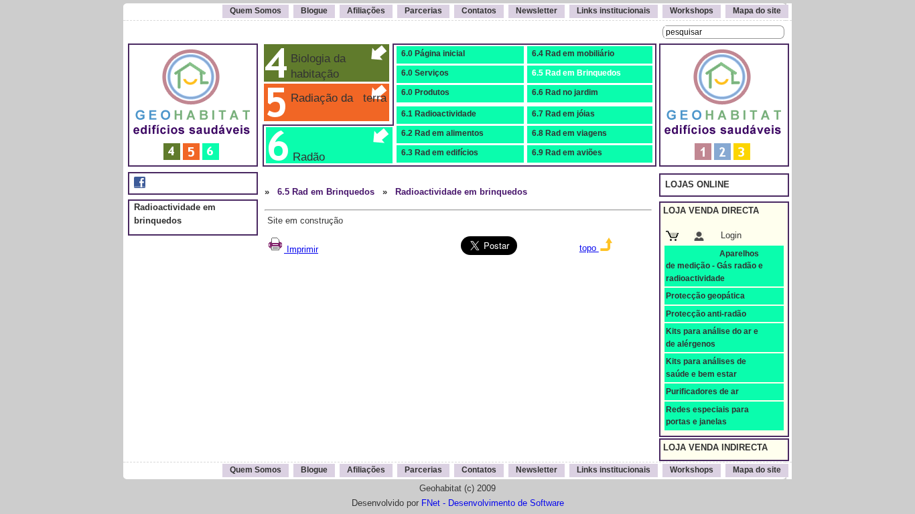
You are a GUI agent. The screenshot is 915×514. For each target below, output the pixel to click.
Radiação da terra (335, 97)
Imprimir (301, 249)
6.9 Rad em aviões (567, 152)
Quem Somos (255, 10)
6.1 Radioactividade (438, 113)
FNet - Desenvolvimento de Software (492, 503)
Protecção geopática (705, 296)
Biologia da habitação (315, 66)
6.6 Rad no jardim (565, 92)
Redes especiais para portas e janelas (707, 415)
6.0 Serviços (425, 73)
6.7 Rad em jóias (563, 113)
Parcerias (423, 10)
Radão (305, 156)
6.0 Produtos (425, 92)
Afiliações (366, 10)
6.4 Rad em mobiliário (573, 53)
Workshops (691, 10)
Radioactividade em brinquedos (461, 192)
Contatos (479, 10)
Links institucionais (613, 10)
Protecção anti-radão (706, 314)
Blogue (314, 10)
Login (731, 235)
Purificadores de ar (702, 391)
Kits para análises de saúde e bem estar (706, 367)
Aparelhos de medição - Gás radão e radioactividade (714, 266)
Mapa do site (757, 10)
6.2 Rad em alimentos (442, 133)
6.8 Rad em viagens (569, 133)
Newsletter (536, 10)
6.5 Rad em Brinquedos (576, 73)
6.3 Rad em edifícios (439, 152)
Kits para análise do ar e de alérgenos (712, 337)
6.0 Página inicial (433, 53)
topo (589, 248)
